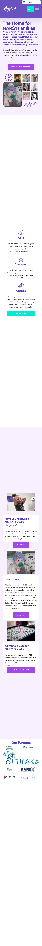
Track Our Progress (21, 670)
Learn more (21, 313)
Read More (21, 545)
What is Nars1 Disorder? (21, 67)
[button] (31, 2)
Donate (30, 9)
